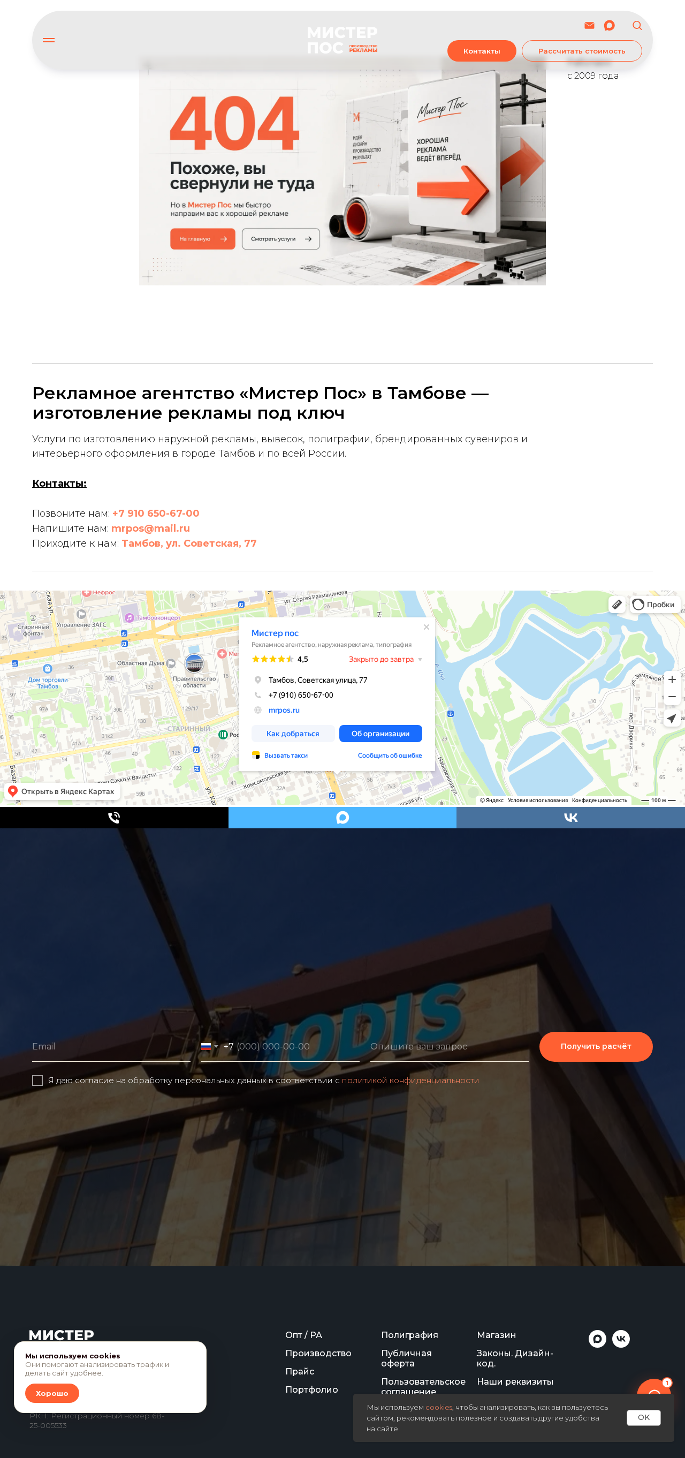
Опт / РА (303, 1335)
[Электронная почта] (589, 25)
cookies (438, 1407)
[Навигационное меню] (49, 40)
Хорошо (52, 1393)
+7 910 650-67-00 (156, 513)
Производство (318, 1353)
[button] (637, 25)
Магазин (496, 1335)
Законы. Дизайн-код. (515, 1358)
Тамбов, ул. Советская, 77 (189, 543)
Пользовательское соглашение (423, 1387)
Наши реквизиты (515, 1382)
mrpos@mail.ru (150, 528)
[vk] (570, 817)
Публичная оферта (406, 1358)
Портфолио (311, 1390)
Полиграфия (409, 1335)
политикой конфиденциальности (411, 1080)
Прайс (299, 1371)
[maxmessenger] (609, 25)
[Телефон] (114, 817)
